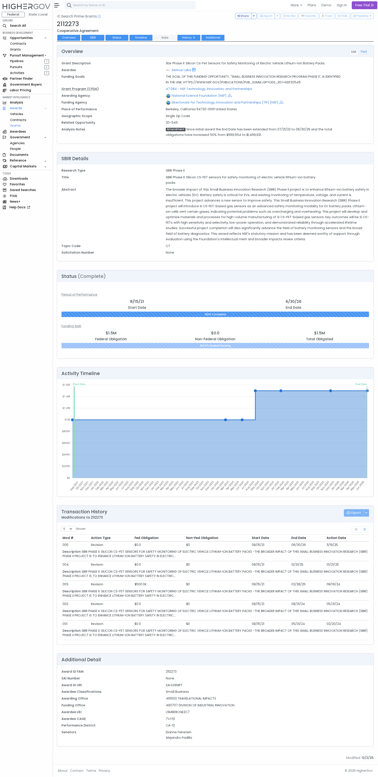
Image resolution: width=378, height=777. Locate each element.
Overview (69, 37)
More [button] (295, 5)
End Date (298, 538)
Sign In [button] (342, 5)
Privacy (104, 770)
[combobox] (130, 5)
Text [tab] (363, 51)
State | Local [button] (38, 14)
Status (116, 37)
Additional (213, 37)
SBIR (93, 37)
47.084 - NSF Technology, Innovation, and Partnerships (209, 89)
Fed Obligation (147, 538)
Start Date (260, 538)
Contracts (18, 43)
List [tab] (353, 51)
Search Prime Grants (78, 16)
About (63, 770)
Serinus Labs (181, 70)
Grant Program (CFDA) (80, 89)
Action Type (100, 538)
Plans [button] (312, 5)
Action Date (336, 538)
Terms (91, 770)
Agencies (17, 143)
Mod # (68, 538)
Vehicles (16, 114)
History (188, 37)
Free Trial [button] (363, 5)
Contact (77, 770)
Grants (15, 49)
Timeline (141, 37)
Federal (13, 14)
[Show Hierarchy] (230, 95)
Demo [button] (326, 5)
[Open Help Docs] (99, 16)
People (15, 149)
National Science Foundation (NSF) (199, 95)
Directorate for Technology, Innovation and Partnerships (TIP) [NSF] (225, 102)
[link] (364, 529)
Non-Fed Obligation (202, 538)
